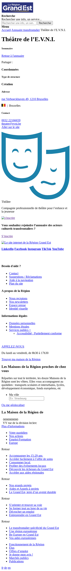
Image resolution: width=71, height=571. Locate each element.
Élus (11, 547)
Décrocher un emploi (21, 511)
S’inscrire (7, 236)
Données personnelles (22, 323)
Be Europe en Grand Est (23, 534)
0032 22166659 (11, 120)
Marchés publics (19, 558)
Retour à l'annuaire (13, 55)
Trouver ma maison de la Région (21, 359)
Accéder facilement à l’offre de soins (31, 459)
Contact (13, 273)
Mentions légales (19, 326)
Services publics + (20, 330)
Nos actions (16, 436)
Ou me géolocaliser (13, 405)
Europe (13, 442)
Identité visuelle (18, 308)
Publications (16, 561)
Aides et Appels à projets (24, 488)
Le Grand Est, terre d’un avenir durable (32, 492)
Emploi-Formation (20, 439)
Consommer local (20, 462)
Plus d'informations (13, 426)
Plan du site (16, 283)
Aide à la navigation (21, 280)
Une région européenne (23, 531)
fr (2, 567)
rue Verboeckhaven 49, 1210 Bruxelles (25, 99)
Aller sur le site (11, 127)
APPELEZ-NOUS (13, 346)
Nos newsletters (18, 301)
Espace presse (17, 305)
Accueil (6, 30)
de (5, 567)
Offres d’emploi (18, 551)
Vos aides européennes (22, 538)
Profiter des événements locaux (27, 465)
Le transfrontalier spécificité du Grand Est (34, 527)
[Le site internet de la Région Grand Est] (35, 12)
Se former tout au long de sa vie (28, 508)
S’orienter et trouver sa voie (25, 504)
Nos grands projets (20, 485)
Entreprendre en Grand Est (25, 515)
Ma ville (14, 394)
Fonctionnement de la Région (26, 544)
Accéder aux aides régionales (26, 472)
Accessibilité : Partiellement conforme (39, 333)
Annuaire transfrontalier (25, 30)
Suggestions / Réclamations (25, 276)
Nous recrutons (18, 298)
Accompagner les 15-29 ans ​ (26, 455)
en (9, 567)
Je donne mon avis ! (21, 554)
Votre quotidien (18, 432)
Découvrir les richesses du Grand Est (31, 469)
